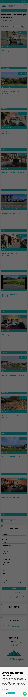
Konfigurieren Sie (6, 689)
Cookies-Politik (7, 685)
